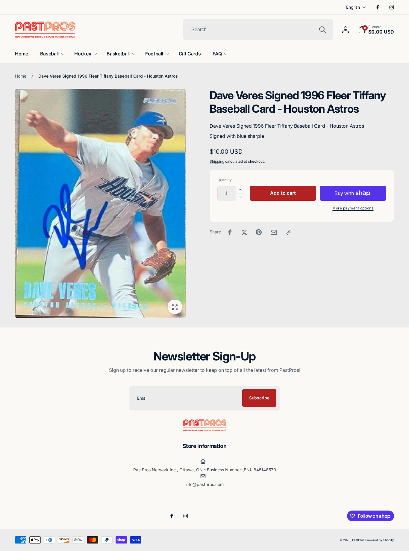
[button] (376, 29)
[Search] (322, 30)
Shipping (217, 161)
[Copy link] (289, 232)
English (353, 7)
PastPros (358, 540)
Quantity (224, 180)
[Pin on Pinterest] (259, 232)
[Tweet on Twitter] (244, 232)
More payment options (352, 208)
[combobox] (258, 29)
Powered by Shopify (379, 540)
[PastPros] (204, 429)
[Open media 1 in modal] (100, 203)
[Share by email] (274, 232)
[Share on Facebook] (230, 232)
